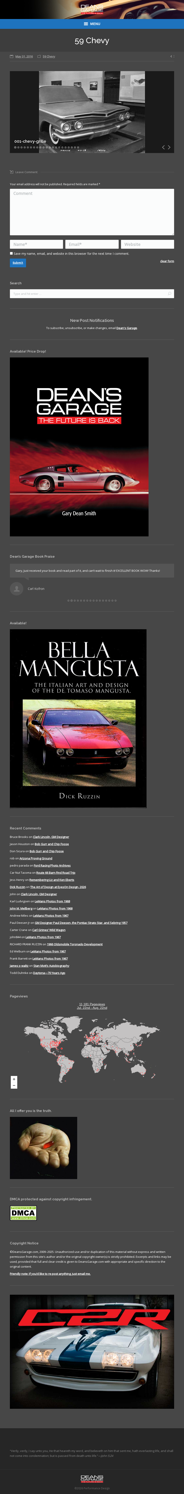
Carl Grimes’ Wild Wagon (49, 930)
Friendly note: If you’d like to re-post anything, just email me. (50, 1274)
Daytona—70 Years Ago (49, 973)
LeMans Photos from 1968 (52, 901)
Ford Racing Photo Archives (52, 865)
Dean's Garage (126, 328)
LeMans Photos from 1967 (50, 916)
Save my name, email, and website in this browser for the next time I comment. (71, 253)
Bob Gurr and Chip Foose (52, 844)
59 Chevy (49, 56)
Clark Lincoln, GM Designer (51, 837)
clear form (167, 261)
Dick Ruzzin (17, 887)
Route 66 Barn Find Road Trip (55, 873)
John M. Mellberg (21, 908)
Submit (18, 262)
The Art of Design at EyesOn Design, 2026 (58, 887)
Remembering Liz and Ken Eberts (51, 880)
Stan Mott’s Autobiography (51, 966)
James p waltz (19, 966)
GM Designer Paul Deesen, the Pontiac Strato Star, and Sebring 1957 (81, 923)
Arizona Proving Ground (36, 858)
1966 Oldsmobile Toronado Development (75, 944)
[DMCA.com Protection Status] (23, 1220)
